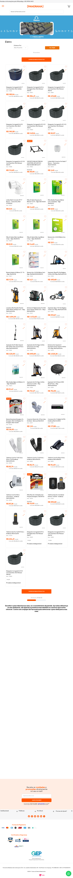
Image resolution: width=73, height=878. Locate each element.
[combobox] (36, 11)
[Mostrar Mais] (36, 591)
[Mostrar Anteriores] (36, 59)
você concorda (41, 803)
